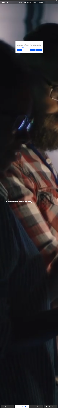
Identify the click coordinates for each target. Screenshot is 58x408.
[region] (29, 47)
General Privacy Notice (26, 47)
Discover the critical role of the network (7, 204)
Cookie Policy (22, 47)
